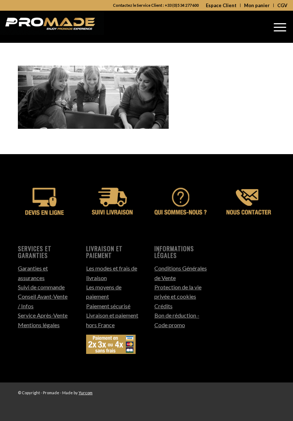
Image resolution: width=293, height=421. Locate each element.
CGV (282, 5)
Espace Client (221, 5)
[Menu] (280, 27)
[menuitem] (221, 5)
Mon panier (257, 5)
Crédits (163, 306)
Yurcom (86, 392)
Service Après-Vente (43, 315)
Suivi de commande (41, 287)
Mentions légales (39, 324)
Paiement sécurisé (108, 306)
